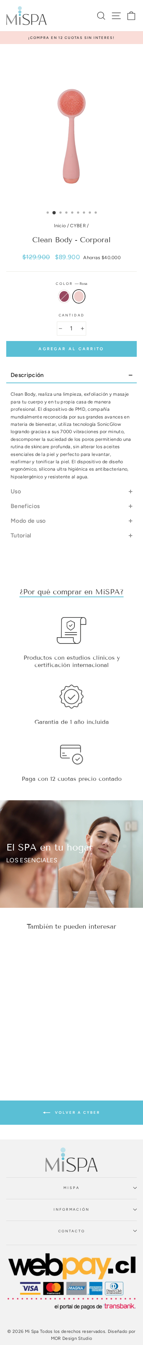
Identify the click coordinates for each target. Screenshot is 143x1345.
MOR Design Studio (71, 1338)
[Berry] (27, 1038)
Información (71, 1209)
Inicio (60, 225)
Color (71, 284)
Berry (64, 296)
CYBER (78, 225)
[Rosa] (35, 1038)
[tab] (71, 375)
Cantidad (72, 315)
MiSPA (71, 1188)
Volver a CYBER (76, 1112)
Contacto (71, 1231)
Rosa (79, 296)
